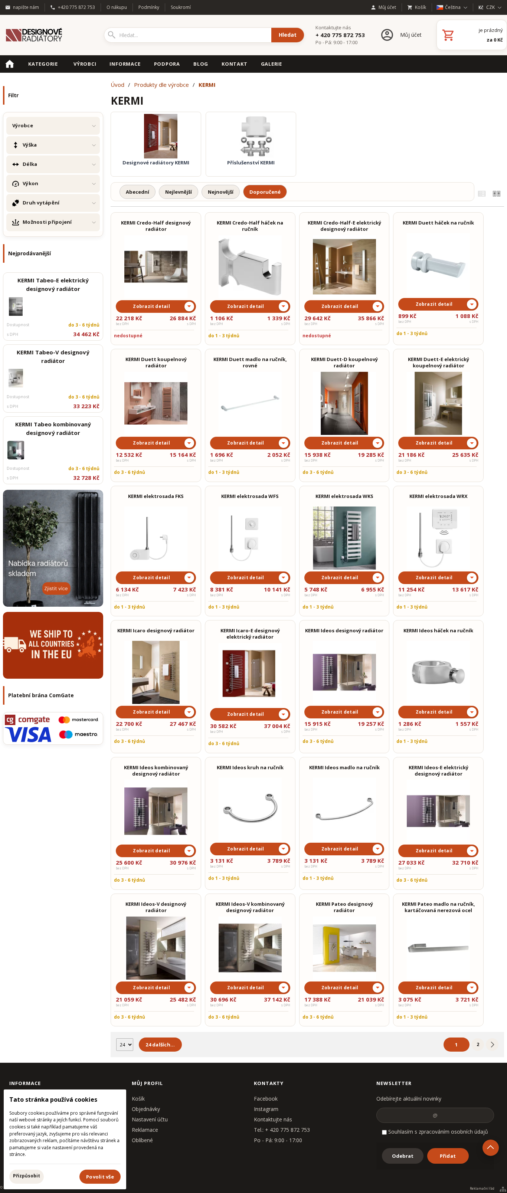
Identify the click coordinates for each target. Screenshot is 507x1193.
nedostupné (128, 335)
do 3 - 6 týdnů (129, 472)
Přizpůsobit (26, 1176)
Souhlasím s (437, 1131)
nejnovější (220, 192)
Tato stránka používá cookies (53, 1099)
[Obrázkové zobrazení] (496, 193)
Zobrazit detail (151, 306)
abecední (137, 192)
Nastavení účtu (150, 1119)
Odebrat (402, 1156)
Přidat (448, 1156)
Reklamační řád (482, 1188)
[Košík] (472, 35)
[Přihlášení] (400, 35)
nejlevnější (178, 192)
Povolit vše (100, 1176)
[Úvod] (46, 35)
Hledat (288, 34)
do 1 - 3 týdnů (223, 335)
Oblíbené (142, 1140)
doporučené (265, 192)
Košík (138, 1098)
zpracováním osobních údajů (453, 1131)
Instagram (266, 1108)
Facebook (266, 1098)
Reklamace (145, 1129)
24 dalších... (160, 1044)
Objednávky (146, 1108)
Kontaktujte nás (273, 1119)
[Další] (492, 1044)
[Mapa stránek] (503, 1189)
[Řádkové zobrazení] (481, 193)
